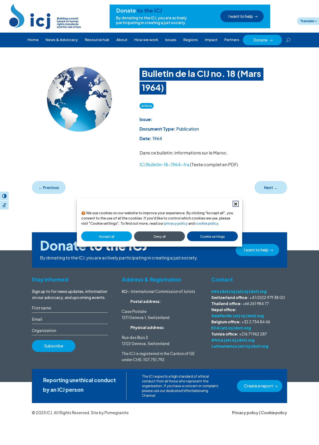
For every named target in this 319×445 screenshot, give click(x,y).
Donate (263, 39)
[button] (235, 204)
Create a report (258, 385)
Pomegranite (116, 412)
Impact (211, 39)
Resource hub (97, 39)
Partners (231, 39)
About (121, 39)
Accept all (106, 236)
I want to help (241, 16)
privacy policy (176, 223)
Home (33, 39)
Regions (190, 39)
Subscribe (53, 345)
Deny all (160, 236)
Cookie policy (274, 412)
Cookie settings (212, 236)
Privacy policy (245, 412)
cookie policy (206, 223)
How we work (146, 39)
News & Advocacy (62, 39)
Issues (170, 39)
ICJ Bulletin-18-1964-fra (164, 164)
